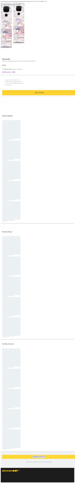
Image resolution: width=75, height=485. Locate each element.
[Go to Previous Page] (2, 3)
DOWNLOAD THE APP (39, 457)
